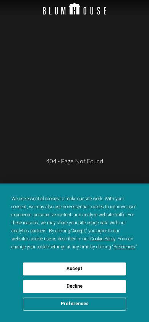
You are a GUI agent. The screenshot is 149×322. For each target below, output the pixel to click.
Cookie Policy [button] (102, 239)
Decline (74, 286)
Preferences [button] (124, 247)
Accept (74, 268)
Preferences (75, 303)
